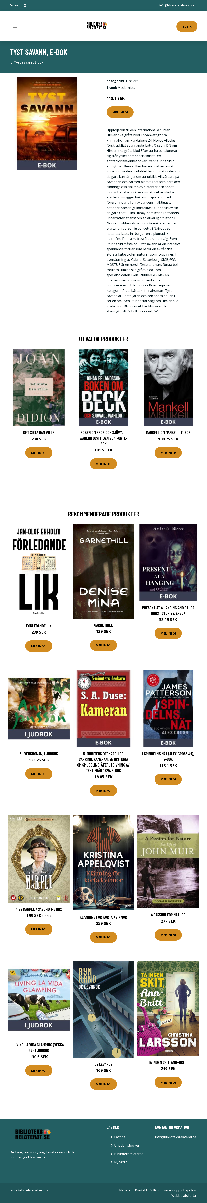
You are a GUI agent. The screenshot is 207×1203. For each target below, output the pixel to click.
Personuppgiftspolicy (179, 1190)
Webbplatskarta (183, 1195)
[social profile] (25, 5)
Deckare (132, 81)
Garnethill (103, 624)
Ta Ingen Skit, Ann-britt (168, 1062)
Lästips (119, 1137)
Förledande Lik (38, 625)
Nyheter (120, 1162)
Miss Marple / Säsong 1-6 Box (38, 909)
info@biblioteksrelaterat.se (176, 5)
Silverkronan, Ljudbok (39, 753)
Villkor (155, 1190)
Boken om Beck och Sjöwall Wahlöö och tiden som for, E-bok (103, 438)
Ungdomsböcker (126, 1145)
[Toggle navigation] (15, 26)
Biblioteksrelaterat (128, 1154)
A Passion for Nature (168, 914)
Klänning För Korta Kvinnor (103, 916)
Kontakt (141, 1190)
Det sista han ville (38, 432)
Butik (187, 26)
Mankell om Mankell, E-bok (168, 432)
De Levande (103, 1064)
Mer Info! (120, 112)
